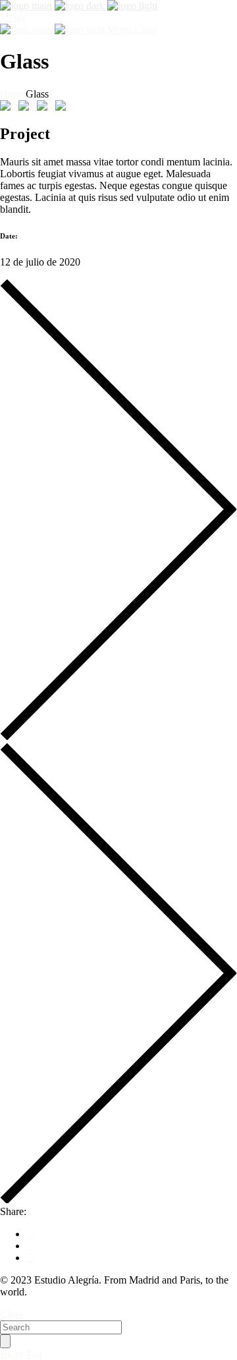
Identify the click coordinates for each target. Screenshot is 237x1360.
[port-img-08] (27, 105)
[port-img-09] (63, 105)
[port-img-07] (9, 105)
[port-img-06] (46, 105)
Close (12, 1314)
